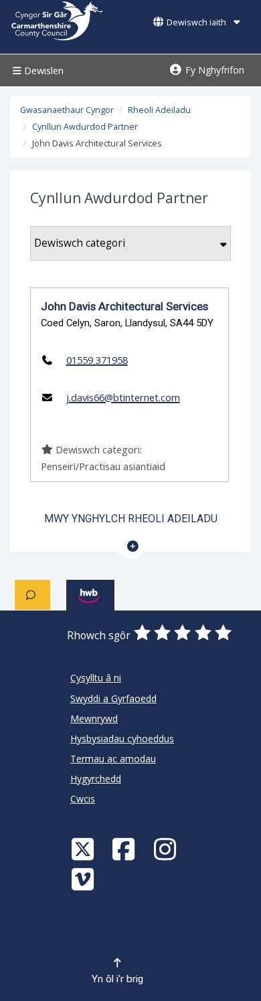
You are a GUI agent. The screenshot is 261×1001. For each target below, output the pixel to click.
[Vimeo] (84, 879)
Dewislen (42, 70)
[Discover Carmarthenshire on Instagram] (166, 849)
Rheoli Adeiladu (159, 110)
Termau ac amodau (113, 758)
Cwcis (82, 798)
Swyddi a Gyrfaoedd (113, 698)
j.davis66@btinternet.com (123, 397)
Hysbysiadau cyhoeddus (122, 738)
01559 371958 (97, 359)
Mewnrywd (94, 718)
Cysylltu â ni (95, 677)
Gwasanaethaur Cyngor (67, 110)
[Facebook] (125, 849)
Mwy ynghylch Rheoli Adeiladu (130, 518)
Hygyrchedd (95, 778)
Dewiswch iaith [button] (196, 22)
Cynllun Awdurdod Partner (85, 126)
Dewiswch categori (79, 243)
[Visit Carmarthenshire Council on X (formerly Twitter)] (84, 849)
